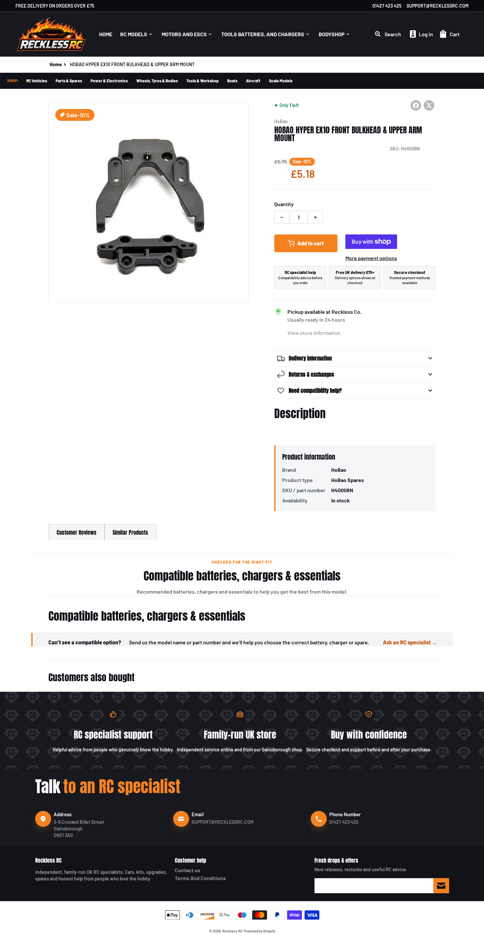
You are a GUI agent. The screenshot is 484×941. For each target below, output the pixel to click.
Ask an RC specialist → (410, 642)
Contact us (187, 870)
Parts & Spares (69, 80)
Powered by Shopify (259, 931)
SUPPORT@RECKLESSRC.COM (438, 6)
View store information (313, 333)
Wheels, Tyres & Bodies (157, 80)
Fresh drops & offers (336, 860)
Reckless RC (48, 860)
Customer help (190, 860)
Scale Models (280, 80)
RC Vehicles (36, 80)
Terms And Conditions (200, 878)
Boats (232, 80)
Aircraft (253, 80)
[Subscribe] (441, 885)
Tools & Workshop (202, 80)
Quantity (284, 204)
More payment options (371, 258)
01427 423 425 (386, 6)
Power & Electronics (109, 80)
